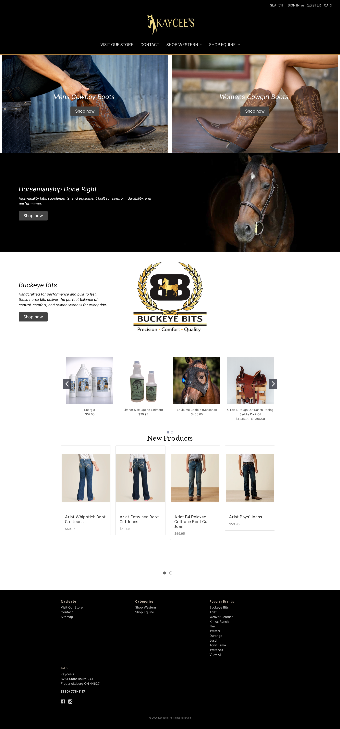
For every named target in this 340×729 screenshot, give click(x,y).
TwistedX (216, 650)
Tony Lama (218, 645)
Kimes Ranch (219, 621)
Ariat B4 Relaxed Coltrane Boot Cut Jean (191, 522)
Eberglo (89, 410)
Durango (216, 636)
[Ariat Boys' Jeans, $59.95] (250, 478)
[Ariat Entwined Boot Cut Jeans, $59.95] (140, 478)
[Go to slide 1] (67, 384)
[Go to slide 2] (273, 384)
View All (216, 655)
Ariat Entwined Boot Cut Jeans (139, 519)
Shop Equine (222, 44)
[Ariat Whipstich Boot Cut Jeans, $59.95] (86, 478)
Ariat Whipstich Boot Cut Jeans (85, 519)
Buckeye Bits (219, 607)
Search (276, 5)
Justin (214, 640)
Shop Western (182, 44)
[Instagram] (70, 701)
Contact (149, 44)
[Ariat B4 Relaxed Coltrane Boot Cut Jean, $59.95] (195, 478)
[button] (84, 111)
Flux (213, 626)
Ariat (213, 612)
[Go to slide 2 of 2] (170, 573)
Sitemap (67, 617)
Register (313, 5)
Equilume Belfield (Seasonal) (197, 410)
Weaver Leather (221, 617)
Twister (215, 631)
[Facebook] (63, 701)
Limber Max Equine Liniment (143, 410)
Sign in (294, 5)
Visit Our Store (116, 44)
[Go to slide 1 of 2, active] (164, 573)
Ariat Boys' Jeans (245, 517)
